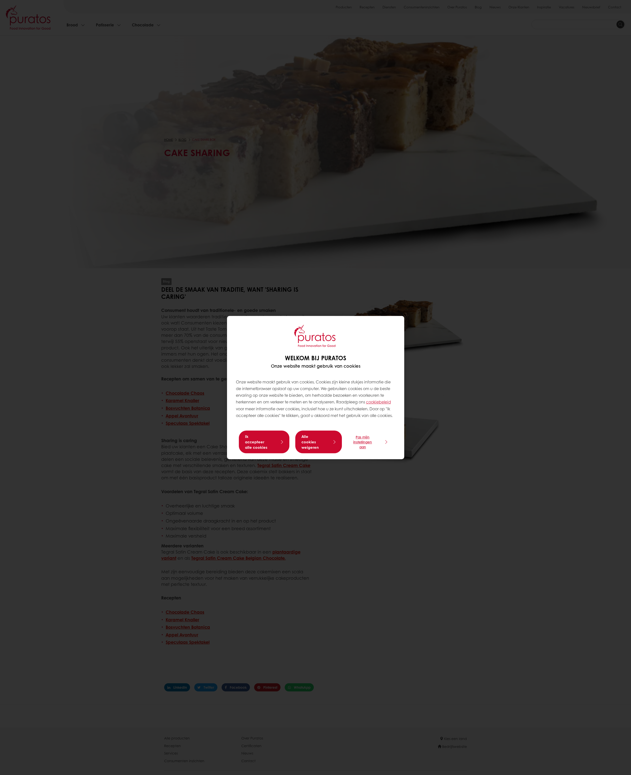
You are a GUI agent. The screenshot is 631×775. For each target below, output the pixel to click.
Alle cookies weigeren (310, 442)
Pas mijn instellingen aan (362, 441)
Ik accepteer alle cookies (256, 442)
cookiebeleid (378, 402)
